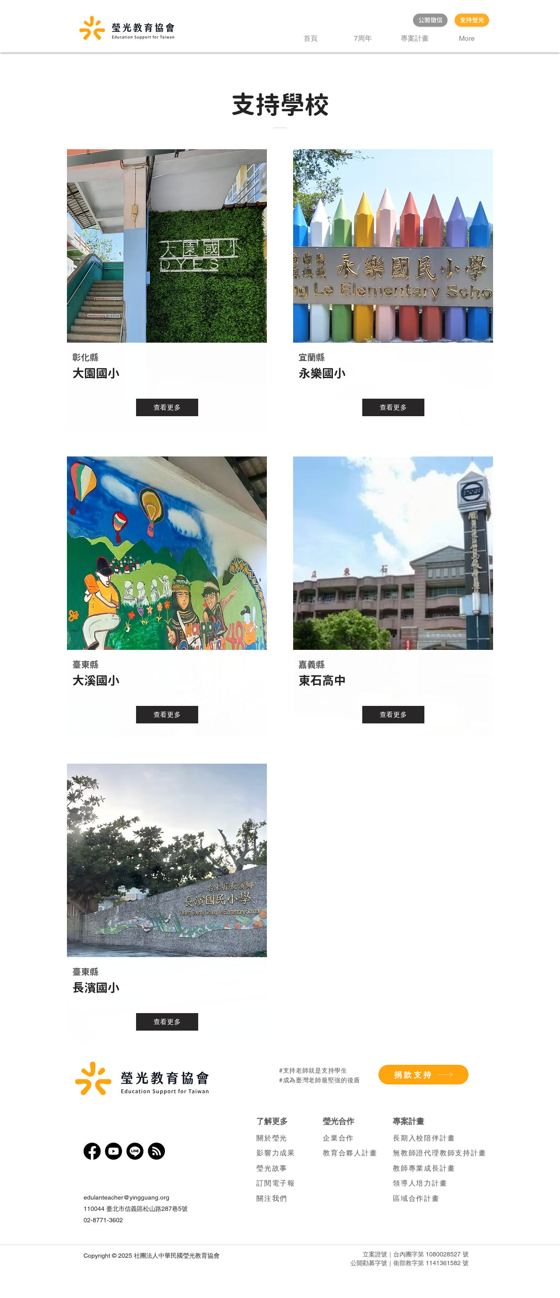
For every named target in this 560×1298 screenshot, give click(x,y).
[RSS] (156, 1151)
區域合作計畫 (416, 1198)
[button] (414, 38)
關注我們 (271, 1198)
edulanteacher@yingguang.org (126, 1197)
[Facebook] (92, 1151)
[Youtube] (113, 1151)
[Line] (135, 1151)
